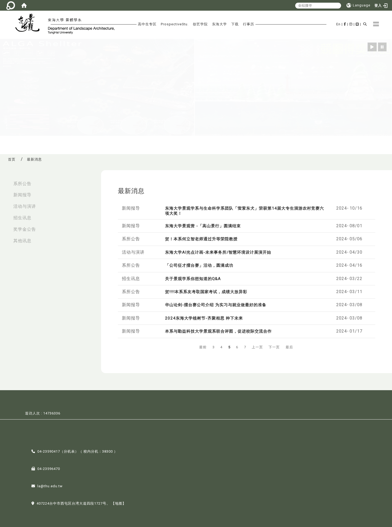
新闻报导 (22, 194)
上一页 (257, 347)
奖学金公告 (24, 229)
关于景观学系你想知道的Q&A (193, 278)
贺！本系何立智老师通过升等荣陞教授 (201, 239)
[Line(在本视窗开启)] (357, 24)
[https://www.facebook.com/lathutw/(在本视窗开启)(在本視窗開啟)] (345, 24)
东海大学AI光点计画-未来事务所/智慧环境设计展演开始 (218, 252)
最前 (203, 347)
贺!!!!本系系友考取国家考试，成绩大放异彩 (206, 291)
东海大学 (219, 24)
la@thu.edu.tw (50, 486)
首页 (11, 159)
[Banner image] (196, 87)
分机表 (69, 451)
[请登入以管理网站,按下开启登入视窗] (10, 5)
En (338, 24)
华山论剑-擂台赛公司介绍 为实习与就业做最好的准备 (215, 304)
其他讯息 (22, 240)
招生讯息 (22, 217)
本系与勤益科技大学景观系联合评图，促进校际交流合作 (218, 331)
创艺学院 (200, 24)
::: (5, 180)
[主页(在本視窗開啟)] (30, 23)
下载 (235, 24)
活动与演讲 (24, 206)
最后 (289, 347)
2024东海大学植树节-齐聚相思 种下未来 (204, 318)
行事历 (248, 24)
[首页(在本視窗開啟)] (24, 5)
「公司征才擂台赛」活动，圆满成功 (199, 265)
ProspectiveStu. (175, 24)
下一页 (274, 347)
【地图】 (118, 503)
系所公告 (22, 183)
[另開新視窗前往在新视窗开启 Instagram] (351, 24)
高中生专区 (147, 24)
